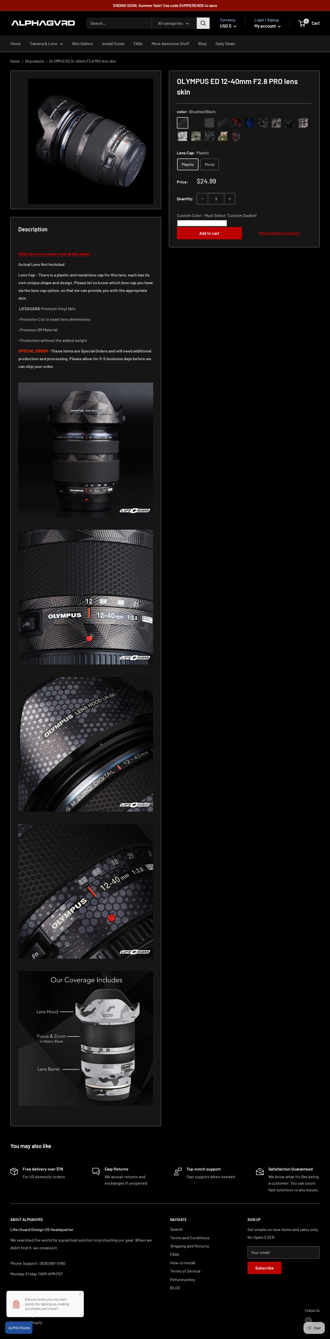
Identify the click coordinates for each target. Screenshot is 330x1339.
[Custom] (236, 136)
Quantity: (185, 198)
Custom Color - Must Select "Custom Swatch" (217, 215)
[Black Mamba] (222, 123)
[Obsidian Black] (209, 123)
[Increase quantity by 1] (229, 198)
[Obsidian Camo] (303, 123)
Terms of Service (185, 1270)
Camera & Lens (43, 43)
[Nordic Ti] (276, 123)
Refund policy (182, 1279)
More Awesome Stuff (170, 43)
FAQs (138, 43)
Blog (202, 43)
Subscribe (264, 1267)
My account (265, 25)
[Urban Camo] (196, 136)
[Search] (203, 23)
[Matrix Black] (196, 123)
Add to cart (209, 233)
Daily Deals (225, 43)
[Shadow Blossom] (209, 136)
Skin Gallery (82, 43)
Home (15, 43)
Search (176, 1229)
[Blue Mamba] (249, 123)
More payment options (279, 232)
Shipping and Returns (189, 1245)
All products (34, 61)
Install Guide (113, 43)
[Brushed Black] (182, 123)
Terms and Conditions (190, 1237)
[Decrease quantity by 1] (202, 198)
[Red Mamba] (236, 123)
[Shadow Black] (289, 123)
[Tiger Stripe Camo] (222, 136)
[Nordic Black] (263, 123)
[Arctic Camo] (182, 136)
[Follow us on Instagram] (308, 1320)
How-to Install (182, 1262)
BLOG (175, 1287)
